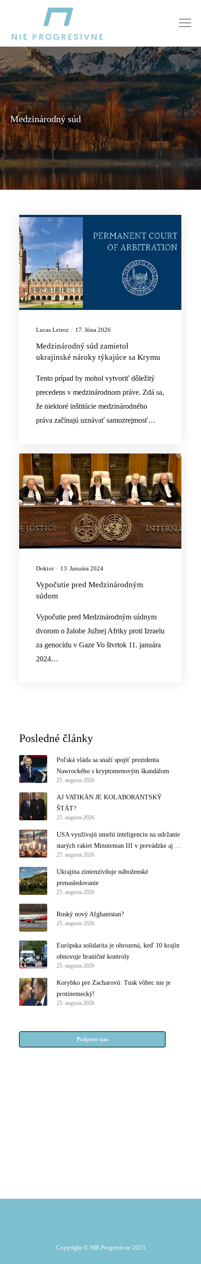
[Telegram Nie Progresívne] (123, 1137)
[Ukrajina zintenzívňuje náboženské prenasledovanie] (33, 880)
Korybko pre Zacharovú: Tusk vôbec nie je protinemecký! (114, 988)
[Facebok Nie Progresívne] (77, 1137)
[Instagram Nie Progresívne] (77, 1161)
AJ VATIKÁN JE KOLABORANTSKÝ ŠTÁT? (109, 803)
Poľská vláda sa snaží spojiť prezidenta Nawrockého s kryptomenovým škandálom (113, 765)
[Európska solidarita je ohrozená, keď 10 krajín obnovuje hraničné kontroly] (33, 954)
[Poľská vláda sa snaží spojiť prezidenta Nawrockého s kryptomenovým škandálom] (33, 769)
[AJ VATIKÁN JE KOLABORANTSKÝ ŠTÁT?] (33, 806)
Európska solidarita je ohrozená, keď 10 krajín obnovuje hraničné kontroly (118, 951)
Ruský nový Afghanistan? (90, 914)
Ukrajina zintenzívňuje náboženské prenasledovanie (102, 877)
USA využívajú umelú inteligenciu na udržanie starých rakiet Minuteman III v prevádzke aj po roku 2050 (119, 841)
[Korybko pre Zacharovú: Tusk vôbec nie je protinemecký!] (33, 991)
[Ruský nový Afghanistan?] (33, 918)
